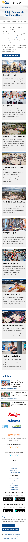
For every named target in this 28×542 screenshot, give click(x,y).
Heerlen (3, 21)
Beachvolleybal (14, 464)
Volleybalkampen (14, 485)
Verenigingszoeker (14, 480)
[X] (14, 447)
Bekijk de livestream (11, 55)
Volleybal (14, 463)
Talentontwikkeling (14, 481)
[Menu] (25, 2)
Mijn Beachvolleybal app (14, 472)
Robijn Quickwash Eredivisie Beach (9, 388)
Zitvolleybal (14, 466)
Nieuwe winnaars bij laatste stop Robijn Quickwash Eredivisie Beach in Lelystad (19, 393)
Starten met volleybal (14, 478)
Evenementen (14, 468)
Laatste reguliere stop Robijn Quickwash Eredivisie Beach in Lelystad (18, 404)
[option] (8, 427)
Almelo (25, 21)
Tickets (14, 483)
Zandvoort (20, 21)
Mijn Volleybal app (14, 470)
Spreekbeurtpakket (14, 487)
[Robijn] (14, 414)
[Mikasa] (14, 420)
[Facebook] (10, 447)
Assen (8, 21)
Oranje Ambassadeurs (14, 489)
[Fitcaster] (7, 427)
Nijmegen (14, 21)
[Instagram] (17, 447)
